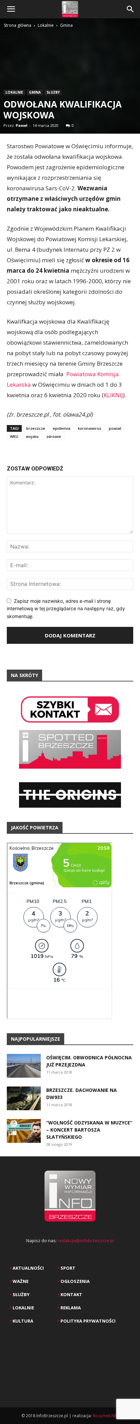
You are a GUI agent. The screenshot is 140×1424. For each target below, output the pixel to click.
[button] (11, 9)
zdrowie (53, 436)
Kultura (22, 1321)
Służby (53, 92)
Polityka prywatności (87, 1321)
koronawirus (89, 428)
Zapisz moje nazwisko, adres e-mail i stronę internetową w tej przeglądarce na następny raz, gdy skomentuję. (66, 608)
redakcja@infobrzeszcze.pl (86, 1240)
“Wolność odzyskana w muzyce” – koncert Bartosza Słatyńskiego (89, 1129)
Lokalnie (46, 25)
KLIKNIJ (113, 395)
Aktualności (28, 1268)
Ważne (20, 1281)
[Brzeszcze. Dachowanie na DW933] (24, 1098)
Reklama (70, 1308)
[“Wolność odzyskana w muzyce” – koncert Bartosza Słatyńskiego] (24, 1131)
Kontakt (70, 1294)
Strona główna (17, 25)
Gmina (66, 25)
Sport (67, 1268)
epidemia (61, 428)
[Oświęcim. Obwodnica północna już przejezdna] (24, 1066)
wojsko (32, 436)
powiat (115, 428)
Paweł (21, 125)
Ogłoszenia (74, 1281)
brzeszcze (35, 428)
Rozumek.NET (106, 1416)
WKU (14, 436)
